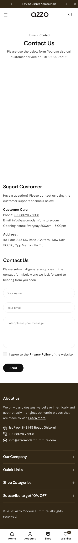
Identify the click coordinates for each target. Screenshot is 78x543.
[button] (11, 4)
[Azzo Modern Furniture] (39, 14)
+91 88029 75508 (26, 215)
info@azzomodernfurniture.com (35, 220)
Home (32, 35)
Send (13, 368)
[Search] (70, 14)
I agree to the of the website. (41, 354)
